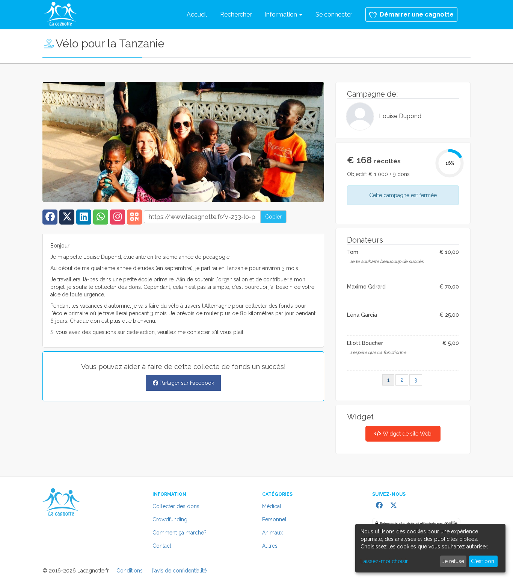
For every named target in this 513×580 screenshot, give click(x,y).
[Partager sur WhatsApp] (101, 218)
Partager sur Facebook (186, 383)
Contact (161, 546)
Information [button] (282, 14)
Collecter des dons (175, 506)
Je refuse (453, 561)
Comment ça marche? (179, 533)
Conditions (129, 571)
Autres (270, 546)
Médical (271, 506)
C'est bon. (483, 561)
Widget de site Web (406, 434)
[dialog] (430, 548)
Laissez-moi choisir (384, 561)
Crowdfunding (169, 519)
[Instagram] (118, 218)
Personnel (274, 519)
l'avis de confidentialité (179, 571)
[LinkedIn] (84, 218)
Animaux (272, 533)
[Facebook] (50, 218)
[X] (67, 218)
